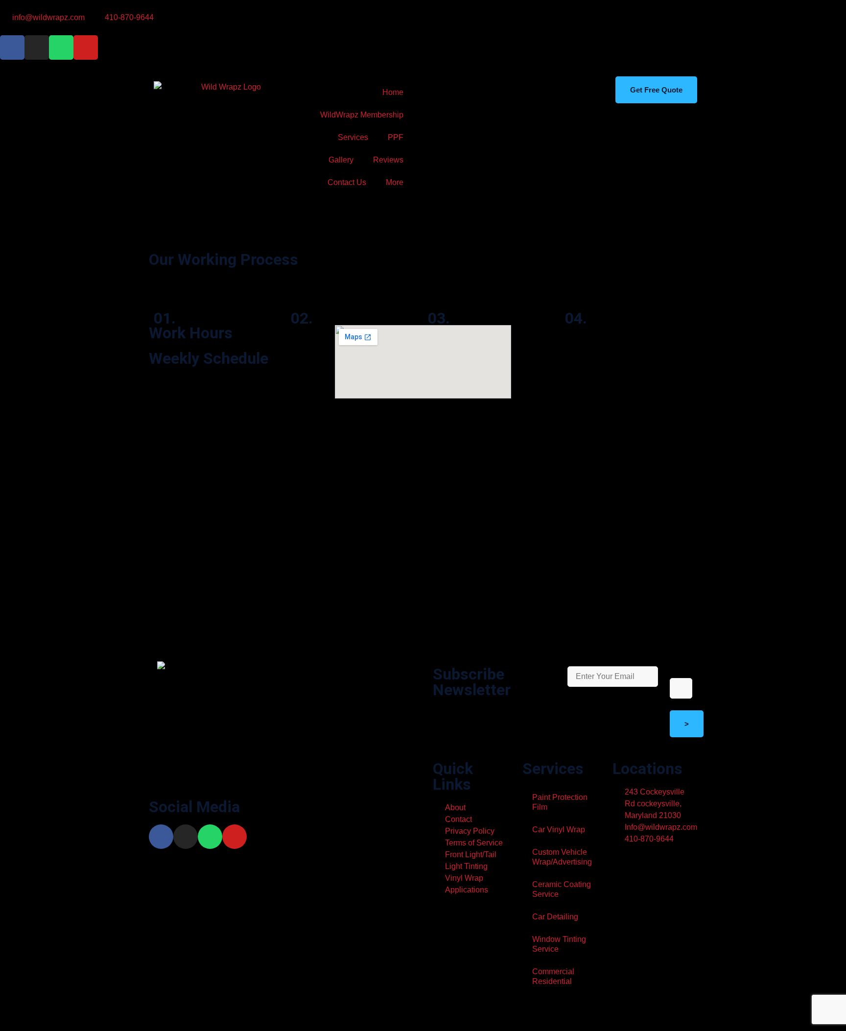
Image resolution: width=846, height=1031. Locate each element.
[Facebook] (161, 836)
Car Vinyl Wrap (558, 829)
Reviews (388, 160)
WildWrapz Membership (361, 115)
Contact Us (347, 182)
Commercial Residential (553, 976)
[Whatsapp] (61, 47)
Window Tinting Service (559, 944)
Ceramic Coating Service (561, 889)
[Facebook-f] (12, 47)
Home (392, 92)
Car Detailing (555, 917)
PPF (395, 137)
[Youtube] (85, 47)
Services (353, 137)
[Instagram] (36, 47)
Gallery (341, 160)
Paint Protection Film (560, 802)
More (394, 182)
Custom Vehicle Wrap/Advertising (562, 857)
